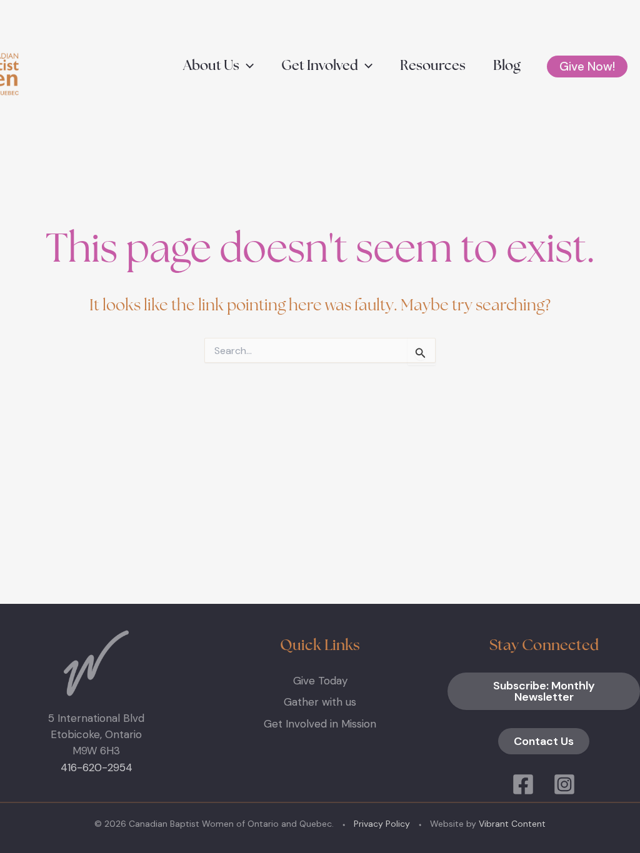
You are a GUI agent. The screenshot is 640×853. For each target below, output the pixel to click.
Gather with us (320, 702)
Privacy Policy (382, 823)
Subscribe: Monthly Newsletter (544, 691)
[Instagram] (564, 784)
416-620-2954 (96, 767)
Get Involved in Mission (320, 724)
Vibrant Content (512, 823)
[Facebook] (523, 784)
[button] (246, 66)
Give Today (320, 681)
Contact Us (544, 741)
